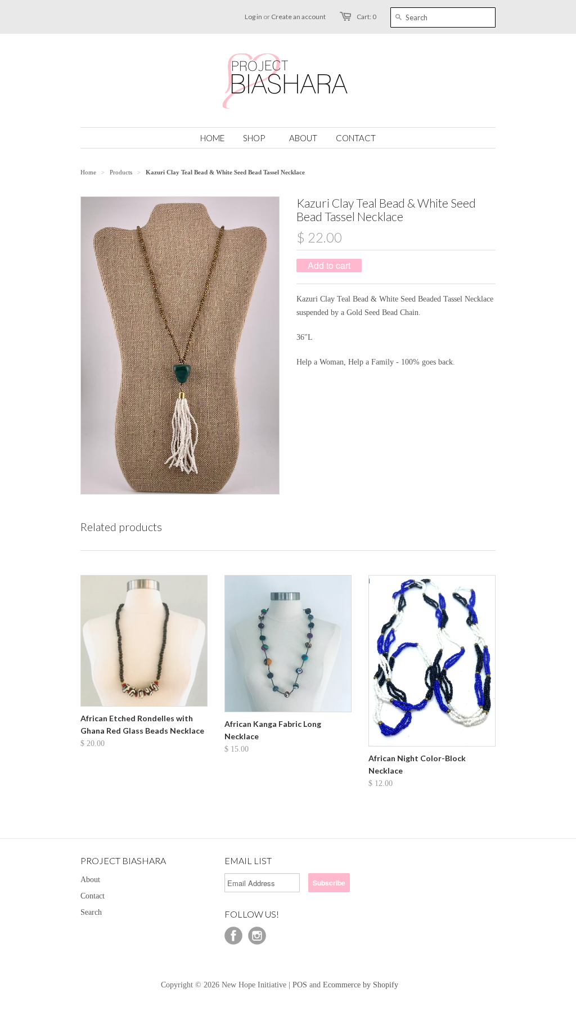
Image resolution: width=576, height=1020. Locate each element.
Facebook (233, 936)
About (90, 879)
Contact (92, 896)
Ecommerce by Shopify (360, 985)
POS (299, 985)
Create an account (298, 16)
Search (91, 912)
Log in (253, 16)
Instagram (257, 936)
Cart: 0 (366, 16)
